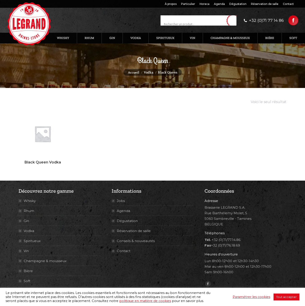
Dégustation (127, 221)
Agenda (123, 211)
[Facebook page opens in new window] (293, 20)
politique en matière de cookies (145, 301)
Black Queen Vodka (43, 162)
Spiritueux (32, 241)
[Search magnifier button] (233, 20)
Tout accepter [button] (286, 297)
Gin (26, 221)
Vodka (29, 231)
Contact (123, 251)
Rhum (29, 211)
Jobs (121, 201)
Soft (27, 281)
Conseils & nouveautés (136, 241)
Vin (26, 251)
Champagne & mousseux (45, 261)
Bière (28, 271)
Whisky (30, 201)
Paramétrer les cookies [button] (251, 297)
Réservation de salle (134, 231)
